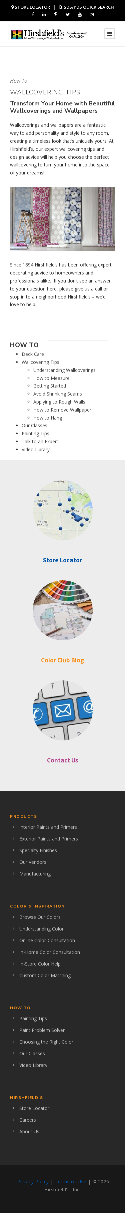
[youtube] (80, 14)
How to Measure (51, 378)
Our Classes (34, 425)
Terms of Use (70, 1181)
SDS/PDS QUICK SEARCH (88, 7)
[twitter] (68, 14)
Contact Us (62, 760)
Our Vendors (32, 862)
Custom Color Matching (45, 975)
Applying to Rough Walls (59, 402)
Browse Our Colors (40, 917)
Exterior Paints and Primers (48, 838)
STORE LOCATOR (32, 7)
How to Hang (47, 418)
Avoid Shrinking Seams (57, 394)
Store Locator (62, 560)
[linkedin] (44, 14)
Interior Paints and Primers (48, 827)
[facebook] (33, 14)
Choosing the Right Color (46, 1042)
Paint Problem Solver (42, 1030)
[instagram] (92, 14)
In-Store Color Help (40, 964)
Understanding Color (41, 929)
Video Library (36, 449)
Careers (27, 1120)
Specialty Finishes (38, 850)
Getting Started (49, 386)
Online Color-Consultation (47, 940)
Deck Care (33, 354)
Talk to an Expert (40, 441)
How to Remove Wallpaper (62, 410)
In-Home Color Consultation (49, 952)
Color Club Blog (62, 660)
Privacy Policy (33, 1181)
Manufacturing (35, 873)
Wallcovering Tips (40, 362)
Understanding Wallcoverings (64, 370)
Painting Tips (35, 433)
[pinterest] (55, 14)
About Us (29, 1131)
